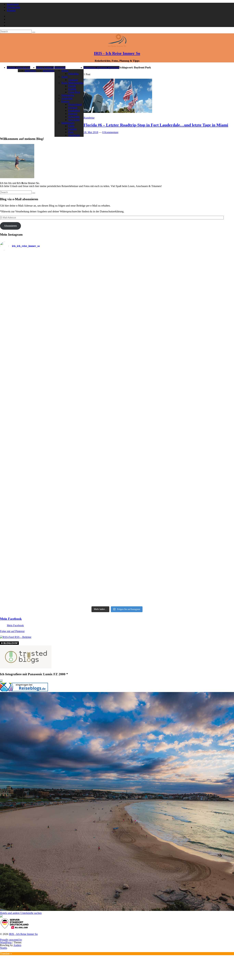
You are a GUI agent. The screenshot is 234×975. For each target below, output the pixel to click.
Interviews (30, 70)
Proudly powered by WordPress (11, 941)
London (72, 129)
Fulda (71, 125)
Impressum (13, 4)
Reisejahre (48, 70)
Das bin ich (24, 67)
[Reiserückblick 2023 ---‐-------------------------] (87, 402)
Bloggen (114, 67)
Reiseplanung (91, 67)
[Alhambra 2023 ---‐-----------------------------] (205, 300)
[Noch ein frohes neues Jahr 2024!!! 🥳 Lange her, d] (146, 409)
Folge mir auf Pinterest (12, 631)
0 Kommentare (110, 132)
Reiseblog (12, 67)
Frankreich (74, 110)
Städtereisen (67, 122)
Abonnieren (10, 225)
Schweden (73, 116)
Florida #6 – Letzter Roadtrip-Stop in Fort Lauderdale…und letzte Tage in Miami (156, 125)
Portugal (72, 113)
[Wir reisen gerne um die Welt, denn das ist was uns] (28, 482)
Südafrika (73, 73)
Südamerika (67, 95)
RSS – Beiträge (22, 637)
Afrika (64, 70)
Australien (66, 98)
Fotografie (104, 67)
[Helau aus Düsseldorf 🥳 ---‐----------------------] (87, 288)
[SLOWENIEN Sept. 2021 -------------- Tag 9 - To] (146, 532)
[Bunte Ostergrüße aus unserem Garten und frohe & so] (87, 478)
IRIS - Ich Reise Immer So (117, 53)
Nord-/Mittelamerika (72, 82)
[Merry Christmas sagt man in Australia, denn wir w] (205, 376)
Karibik (72, 89)
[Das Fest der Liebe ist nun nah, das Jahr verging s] (28, 273)
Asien (64, 76)
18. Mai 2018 (91, 132)
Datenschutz (13, 7)
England (72, 107)
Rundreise (89, 117)
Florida (72, 85)
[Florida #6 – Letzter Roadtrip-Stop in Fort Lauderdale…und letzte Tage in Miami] (118, 111)
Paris (70, 132)
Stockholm (74, 135)
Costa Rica (74, 92)
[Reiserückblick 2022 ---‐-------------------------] (28, 406)
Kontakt (11, 10)
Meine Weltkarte (45, 67)
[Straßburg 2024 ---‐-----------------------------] (146, 302)
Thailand (73, 79)
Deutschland (75, 104)
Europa (65, 101)
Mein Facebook (11, 619)
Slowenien (74, 119)
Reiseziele (59, 67)
